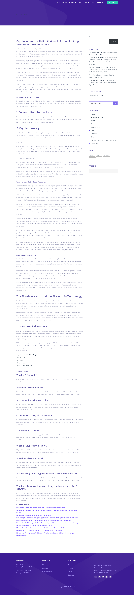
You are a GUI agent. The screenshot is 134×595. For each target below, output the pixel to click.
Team (70, 571)
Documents (100, 2)
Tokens (70, 568)
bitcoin (92, 155)
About (58, 2)
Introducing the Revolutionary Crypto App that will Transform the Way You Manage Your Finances (47, 518)
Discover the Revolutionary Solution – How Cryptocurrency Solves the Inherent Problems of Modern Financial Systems (103, 70)
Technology (94, 143)
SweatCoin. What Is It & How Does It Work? (104, 140)
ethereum (106, 155)
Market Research (47, 571)
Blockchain (94, 124)
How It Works (72, 2)
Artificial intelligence (97, 117)
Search (91, 37)
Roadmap (71, 575)
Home (70, 565)
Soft (92, 137)
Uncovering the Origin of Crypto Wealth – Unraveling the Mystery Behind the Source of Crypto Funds (102, 83)
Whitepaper (45, 565)
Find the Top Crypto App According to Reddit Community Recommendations (40, 507)
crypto (98, 155)
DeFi (92, 130)
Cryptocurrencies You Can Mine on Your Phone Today (33, 515)
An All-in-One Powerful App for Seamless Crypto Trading (34, 525)
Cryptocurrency (95, 127)
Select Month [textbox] (94, 171)
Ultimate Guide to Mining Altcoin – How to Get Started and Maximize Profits (40, 528)
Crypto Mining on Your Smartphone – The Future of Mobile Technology (39, 530)
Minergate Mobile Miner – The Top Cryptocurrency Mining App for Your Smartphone (43, 520)
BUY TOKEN (112, 2)
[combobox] (103, 171)
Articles (87, 2)
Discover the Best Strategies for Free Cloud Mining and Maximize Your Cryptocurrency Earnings (47, 523)
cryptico (27, 37)
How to (81, 2)
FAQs (93, 2)
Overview (64, 2)
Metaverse (94, 134)
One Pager (45, 568)
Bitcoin (93, 120)
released (92, 159)
